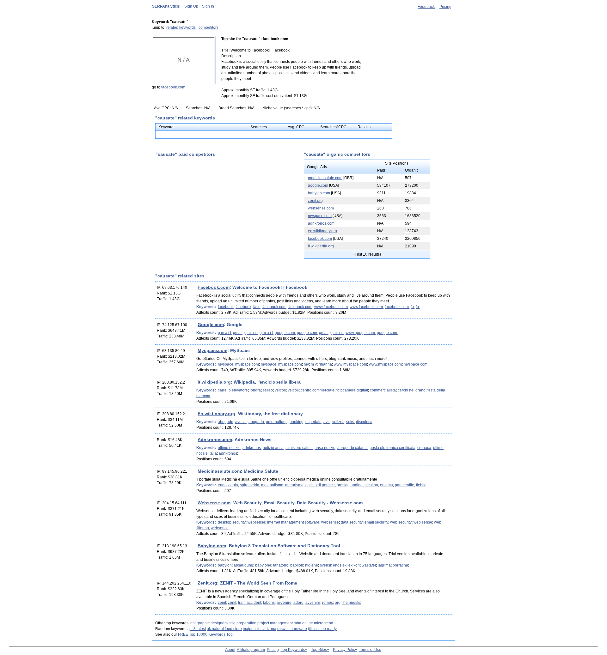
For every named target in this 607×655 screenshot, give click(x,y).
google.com (318, 185)
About (230, 649)
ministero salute (299, 448)
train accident (249, 602)
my (306, 364)
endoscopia (228, 485)
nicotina (371, 485)
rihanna (325, 364)
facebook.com (173, 87)
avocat (241, 422)
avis (326, 422)
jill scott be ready (322, 629)
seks (350, 422)
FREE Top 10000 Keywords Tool (206, 634)
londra (255, 390)
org (337, 602)
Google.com (211, 324)
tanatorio (280, 565)
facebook (226, 307)
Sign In (208, 6)
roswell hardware (292, 629)
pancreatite (404, 485)
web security (401, 522)
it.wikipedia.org (321, 246)
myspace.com (320, 216)
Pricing (445, 6)
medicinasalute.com (325, 178)
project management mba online (285, 623)
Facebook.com (214, 287)
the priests (351, 602)
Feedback (426, 6)
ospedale (313, 422)
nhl (193, 623)
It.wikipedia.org (214, 382)
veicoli (280, 390)
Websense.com (214, 502)
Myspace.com (212, 350)
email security (376, 522)
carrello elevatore (233, 390)
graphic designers (212, 623)
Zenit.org (207, 582)
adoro (298, 602)
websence (220, 528)
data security (352, 522)
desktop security (232, 522)
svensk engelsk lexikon (340, 565)
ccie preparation (242, 623)
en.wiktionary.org (322, 231)
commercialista (383, 390)
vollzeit (338, 422)
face (257, 307)
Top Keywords (293, 649)
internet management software (293, 522)
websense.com (321, 208)
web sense (423, 522)
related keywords (181, 27)
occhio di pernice (320, 485)
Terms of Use (370, 649)
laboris (269, 602)
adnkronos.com (321, 223)
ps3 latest (197, 629)
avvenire (284, 602)
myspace (225, 364)
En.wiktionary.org (216, 413)
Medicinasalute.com (219, 471)
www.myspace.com (385, 364)
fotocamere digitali (352, 390)
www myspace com (350, 364)
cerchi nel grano (412, 390)
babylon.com (319, 193)
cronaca (424, 448)
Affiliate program (251, 649)
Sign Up (191, 6)
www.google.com (360, 333)
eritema (386, 485)
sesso (268, 390)
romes (327, 602)
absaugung (243, 565)
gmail (237, 333)
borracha (400, 565)
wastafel (369, 565)
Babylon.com (212, 545)
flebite (421, 485)
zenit (222, 602)
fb (412, 307)
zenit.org (315, 200)
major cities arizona (259, 629)
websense (256, 522)
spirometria (249, 485)
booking (297, 422)
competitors (208, 27)
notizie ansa (273, 448)
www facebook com (331, 307)
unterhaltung (277, 422)
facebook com (274, 307)
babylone (263, 565)
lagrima (384, 565)
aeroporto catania (352, 448)
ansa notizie (325, 448)
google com (285, 333)
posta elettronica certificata (392, 448)
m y (314, 364)
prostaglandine (350, 485)
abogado (225, 422)
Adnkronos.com (215, 439)
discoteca (364, 422)
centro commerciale (317, 390)
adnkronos (251, 448)
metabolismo (272, 485)
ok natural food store (224, 629)
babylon (225, 565)
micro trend (323, 623)
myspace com (247, 364)
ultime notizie (229, 448)
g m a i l (224, 333)
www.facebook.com (366, 307)
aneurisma (294, 485)
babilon (296, 565)
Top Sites (319, 649)
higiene (311, 565)
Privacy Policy (345, 649)
